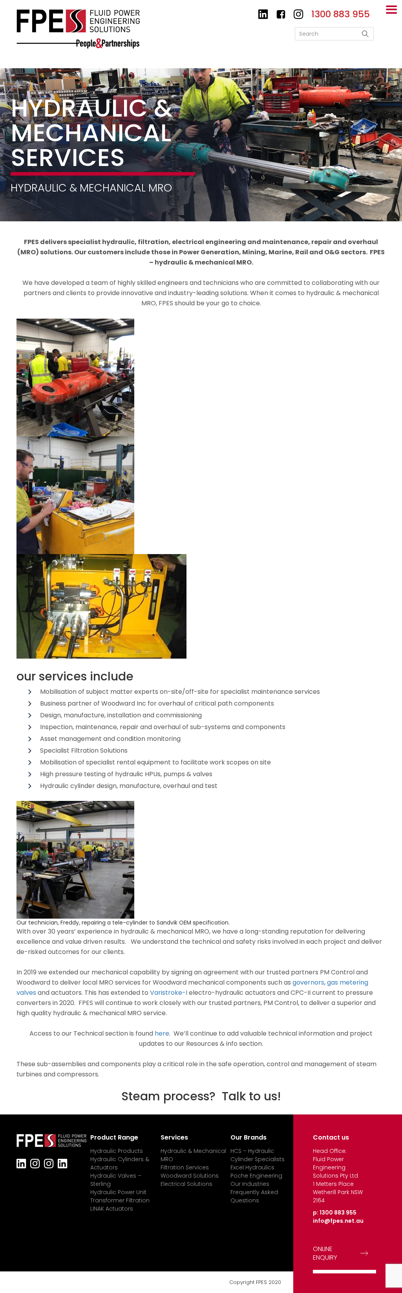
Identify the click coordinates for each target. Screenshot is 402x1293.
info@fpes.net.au (338, 1221)
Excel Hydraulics (252, 1167)
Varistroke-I (168, 992)
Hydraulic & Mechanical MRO (193, 1155)
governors (308, 982)
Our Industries (249, 1184)
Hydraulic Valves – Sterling (115, 1180)
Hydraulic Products (116, 1151)
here (162, 1033)
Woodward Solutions (190, 1176)
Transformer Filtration (120, 1200)
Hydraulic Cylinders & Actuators (119, 1163)
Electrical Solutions (186, 1184)
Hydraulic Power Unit (118, 1192)
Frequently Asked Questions (254, 1196)
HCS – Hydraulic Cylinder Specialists (257, 1155)
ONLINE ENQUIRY (325, 1253)
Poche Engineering (256, 1176)
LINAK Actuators (111, 1209)
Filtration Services (185, 1167)
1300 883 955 (338, 1212)
